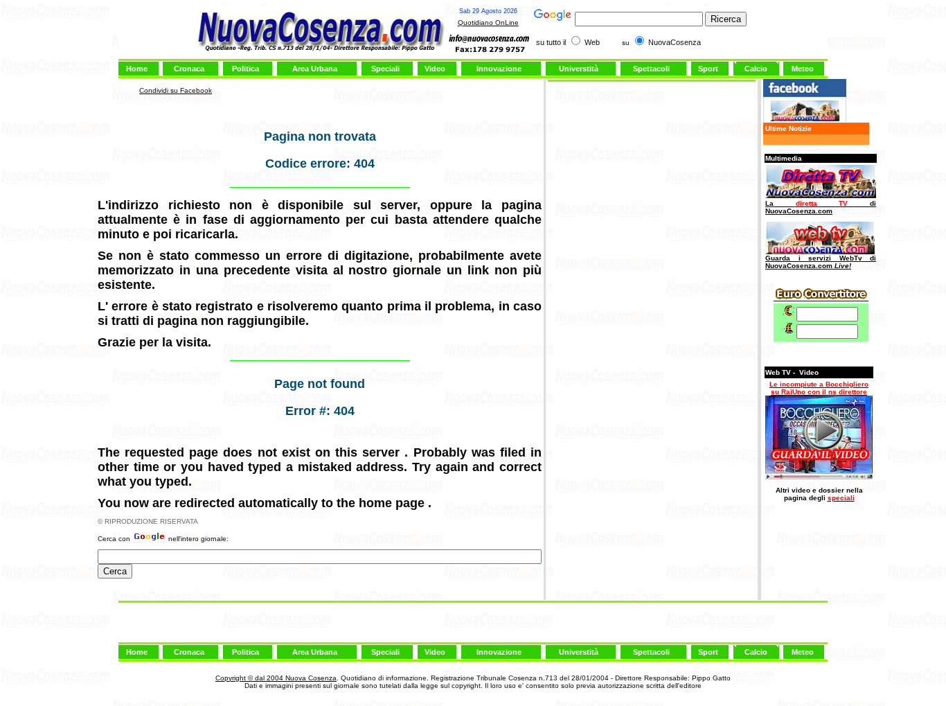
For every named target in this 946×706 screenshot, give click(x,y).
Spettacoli (651, 68)
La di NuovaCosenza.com (820, 207)
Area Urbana (314, 68)
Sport (708, 68)
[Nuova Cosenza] (804, 120)
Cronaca (189, 68)
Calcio (755, 68)
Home (137, 68)
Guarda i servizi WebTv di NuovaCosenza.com (820, 262)
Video (435, 68)
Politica (245, 68)
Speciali (385, 68)
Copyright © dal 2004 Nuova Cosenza (276, 678)
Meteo (803, 68)
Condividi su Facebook (175, 90)
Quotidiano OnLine (488, 22)
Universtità (578, 68)
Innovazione (498, 68)
